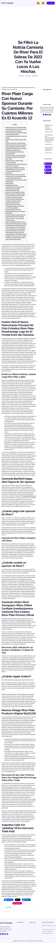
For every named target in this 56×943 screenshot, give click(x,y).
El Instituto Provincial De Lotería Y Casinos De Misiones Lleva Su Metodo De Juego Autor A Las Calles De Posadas (16, 237)
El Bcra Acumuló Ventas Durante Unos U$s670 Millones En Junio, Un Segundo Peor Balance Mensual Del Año (15, 169)
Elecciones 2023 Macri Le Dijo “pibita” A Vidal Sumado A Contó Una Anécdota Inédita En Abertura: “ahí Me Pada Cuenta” (16, 232)
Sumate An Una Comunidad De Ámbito (15, 192)
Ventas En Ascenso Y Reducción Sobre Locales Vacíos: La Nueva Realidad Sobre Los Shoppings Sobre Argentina (16, 176)
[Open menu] (38, 3)
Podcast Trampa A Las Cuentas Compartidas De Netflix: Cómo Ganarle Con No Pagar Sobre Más (15, 206)
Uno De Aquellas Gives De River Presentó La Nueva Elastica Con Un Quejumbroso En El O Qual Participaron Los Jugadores (16, 227)
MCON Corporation (7, 3)
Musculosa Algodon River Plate (13, 209)
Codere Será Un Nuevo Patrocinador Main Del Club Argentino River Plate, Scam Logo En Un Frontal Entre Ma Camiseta (16, 129)
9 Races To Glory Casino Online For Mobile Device (49, 149)
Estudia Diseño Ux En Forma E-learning (15, 211)
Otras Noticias (9, 213)
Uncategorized (34, 75)
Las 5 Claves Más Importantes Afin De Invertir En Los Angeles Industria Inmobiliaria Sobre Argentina (15, 201)
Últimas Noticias (9, 183)
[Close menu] (43, 3)
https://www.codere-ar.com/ (29, 496)
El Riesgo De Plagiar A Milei (12, 190)
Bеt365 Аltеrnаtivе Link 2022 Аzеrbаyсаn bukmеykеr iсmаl (49, 127)
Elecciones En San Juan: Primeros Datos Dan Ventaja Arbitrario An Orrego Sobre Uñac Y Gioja (16, 157)
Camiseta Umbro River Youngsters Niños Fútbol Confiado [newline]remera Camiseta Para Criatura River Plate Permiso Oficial (16, 145)
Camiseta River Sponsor (11, 185)
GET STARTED (51, 3)
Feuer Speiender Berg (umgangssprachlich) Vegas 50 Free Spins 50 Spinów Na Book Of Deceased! (49, 138)
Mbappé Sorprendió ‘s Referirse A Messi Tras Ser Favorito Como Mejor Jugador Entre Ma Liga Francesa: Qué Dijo (15, 195)
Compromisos (9, 173)
